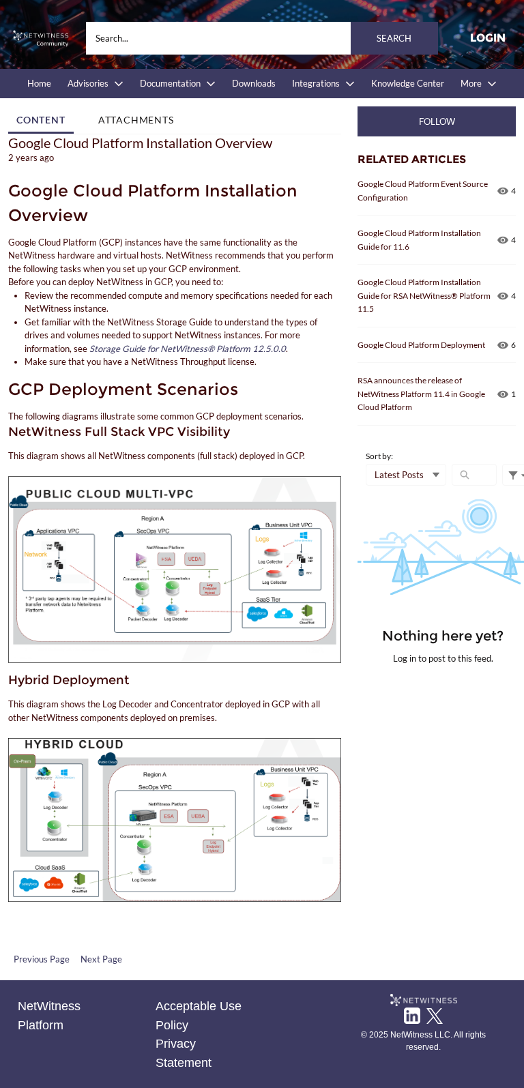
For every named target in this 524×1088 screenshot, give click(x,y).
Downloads (254, 83)
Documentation (170, 83)
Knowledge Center (407, 83)
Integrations (316, 83)
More (471, 83)
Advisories (88, 83)
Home (39, 83)
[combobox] (261, 38)
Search (394, 38)
